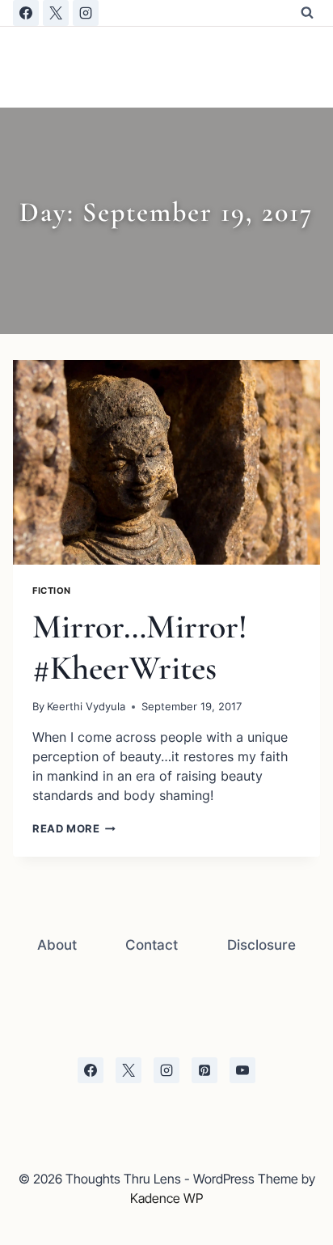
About (57, 945)
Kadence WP (166, 1198)
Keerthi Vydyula (86, 707)
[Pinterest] (204, 1070)
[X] (56, 13)
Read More (74, 829)
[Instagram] (86, 13)
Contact (151, 945)
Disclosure (261, 945)
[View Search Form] (307, 13)
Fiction (51, 590)
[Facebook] (26, 13)
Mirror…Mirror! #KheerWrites (139, 647)
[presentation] (166, 462)
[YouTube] (242, 1070)
